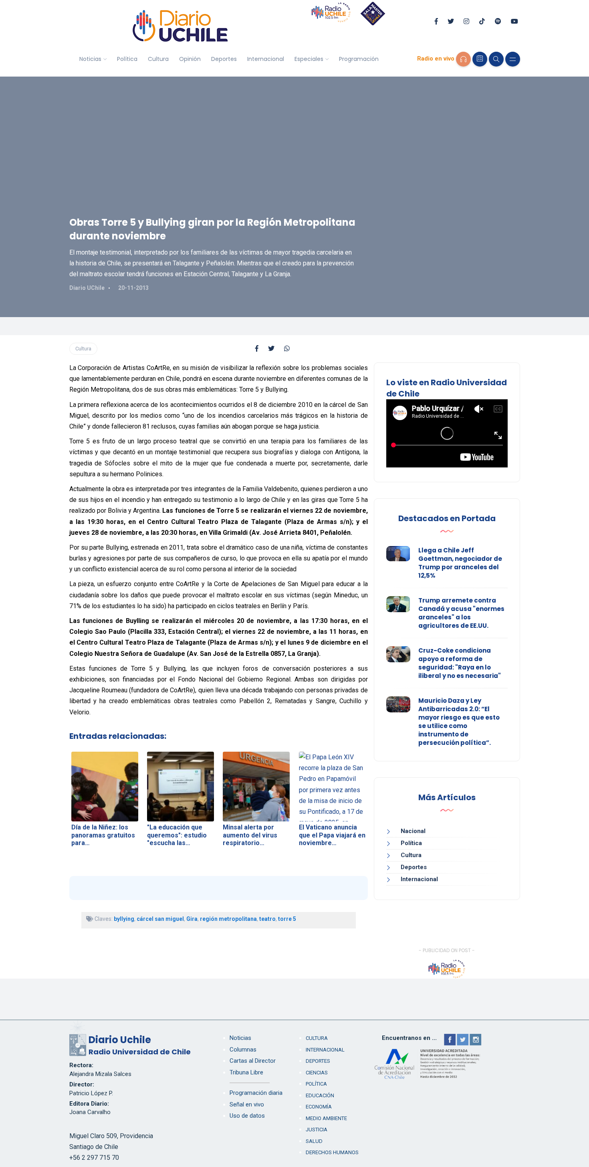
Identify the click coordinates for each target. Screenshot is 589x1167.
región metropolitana (228, 919)
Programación (359, 59)
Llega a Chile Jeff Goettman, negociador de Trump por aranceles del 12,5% (460, 563)
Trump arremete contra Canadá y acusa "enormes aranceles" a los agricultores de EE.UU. (461, 613)
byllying (124, 919)
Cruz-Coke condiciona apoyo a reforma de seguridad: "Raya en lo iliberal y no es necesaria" (459, 663)
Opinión (190, 59)
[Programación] (479, 59)
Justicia (316, 1130)
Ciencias (317, 1073)
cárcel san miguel (160, 919)
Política (127, 59)
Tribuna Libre (246, 1072)
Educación (320, 1095)
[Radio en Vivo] (463, 59)
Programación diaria (256, 1092)
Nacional (413, 831)
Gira (192, 919)
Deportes (224, 59)
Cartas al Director (253, 1060)
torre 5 (287, 919)
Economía (319, 1107)
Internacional (265, 59)
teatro (267, 919)
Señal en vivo (247, 1104)
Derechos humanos (332, 1152)
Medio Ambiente (326, 1118)
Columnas (243, 1049)
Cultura (158, 59)
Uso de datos (247, 1115)
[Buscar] (496, 59)
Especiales (308, 59)
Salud (314, 1141)
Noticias (90, 59)
